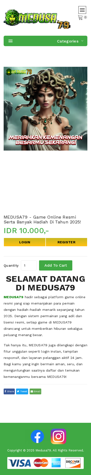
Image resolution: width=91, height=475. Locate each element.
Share (10, 391)
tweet (23, 391)
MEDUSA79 (13, 297)
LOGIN (24, 242)
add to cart (55, 265)
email (37, 391)
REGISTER (66, 242)
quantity (11, 265)
